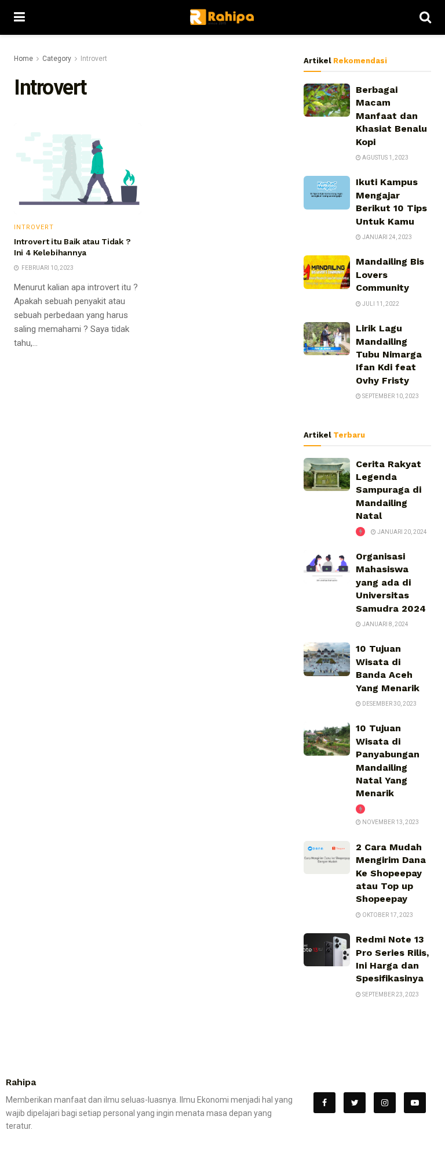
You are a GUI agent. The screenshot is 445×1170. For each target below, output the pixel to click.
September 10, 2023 (390, 396)
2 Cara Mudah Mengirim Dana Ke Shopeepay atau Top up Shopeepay (391, 873)
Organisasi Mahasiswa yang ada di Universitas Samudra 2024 (391, 582)
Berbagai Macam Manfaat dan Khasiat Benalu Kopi (391, 115)
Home (23, 59)
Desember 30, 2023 (389, 703)
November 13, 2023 (390, 822)
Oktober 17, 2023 (387, 915)
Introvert (94, 59)
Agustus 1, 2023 (384, 157)
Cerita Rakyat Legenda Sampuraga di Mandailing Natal (388, 490)
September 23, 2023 (390, 994)
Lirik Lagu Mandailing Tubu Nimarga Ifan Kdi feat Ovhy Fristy (389, 354)
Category (56, 59)
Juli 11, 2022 (380, 304)
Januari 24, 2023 (386, 237)
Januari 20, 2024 (401, 532)
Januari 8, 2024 (384, 624)
